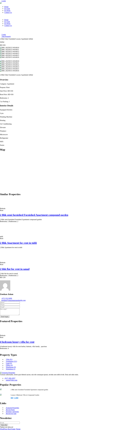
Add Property (6, 36)
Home (6, 7)
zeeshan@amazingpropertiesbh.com (13, 300)
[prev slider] (1, 59)
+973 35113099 (6, 298)
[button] (68, 16)
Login (3, 1)
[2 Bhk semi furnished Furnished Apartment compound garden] (1, 389)
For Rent (7, 10)
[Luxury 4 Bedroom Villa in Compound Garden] (1, 394)
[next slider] (2, 59)
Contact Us (8, 12)
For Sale (7, 9)
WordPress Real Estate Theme (10, 429)
